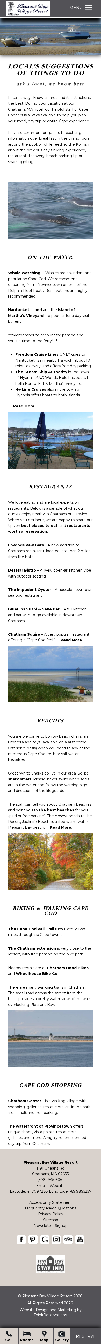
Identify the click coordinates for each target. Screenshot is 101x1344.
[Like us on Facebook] (21, 1239)
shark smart (19, 779)
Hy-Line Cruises (30, 389)
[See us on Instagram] (56, 1239)
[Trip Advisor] (50, 1271)
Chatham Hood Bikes (68, 968)
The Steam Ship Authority (41, 372)
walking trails (50, 987)
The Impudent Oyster (29, 589)
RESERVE (86, 1336)
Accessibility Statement (50, 1202)
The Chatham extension (32, 948)
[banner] (50, 1240)
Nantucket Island (25, 309)
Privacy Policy (50, 1214)
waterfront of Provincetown (44, 1126)
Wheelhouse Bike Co (36, 973)
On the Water (50, 257)
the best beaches (56, 810)
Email (41, 1185)
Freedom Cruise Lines (37, 354)
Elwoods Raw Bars (26, 545)
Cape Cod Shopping (50, 1085)
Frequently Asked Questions (50, 1208)
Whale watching (24, 273)
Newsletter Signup (51, 1225)
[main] (50, 130)
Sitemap (50, 1220)
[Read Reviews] (68, 1239)
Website (57, 1185)
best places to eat (39, 525)
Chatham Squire (24, 634)
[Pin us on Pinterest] (33, 1239)
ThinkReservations (50, 1315)
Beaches (50, 720)
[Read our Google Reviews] (44, 1239)
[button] (76, 8)
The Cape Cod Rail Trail (31, 929)
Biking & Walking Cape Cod (50, 911)
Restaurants (50, 486)
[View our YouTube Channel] (79, 1239)
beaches (16, 759)
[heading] (50, 75)
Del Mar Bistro (22, 570)
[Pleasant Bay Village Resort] (28, 15)
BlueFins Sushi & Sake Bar (34, 609)
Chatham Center (24, 1101)
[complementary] (50, 295)
